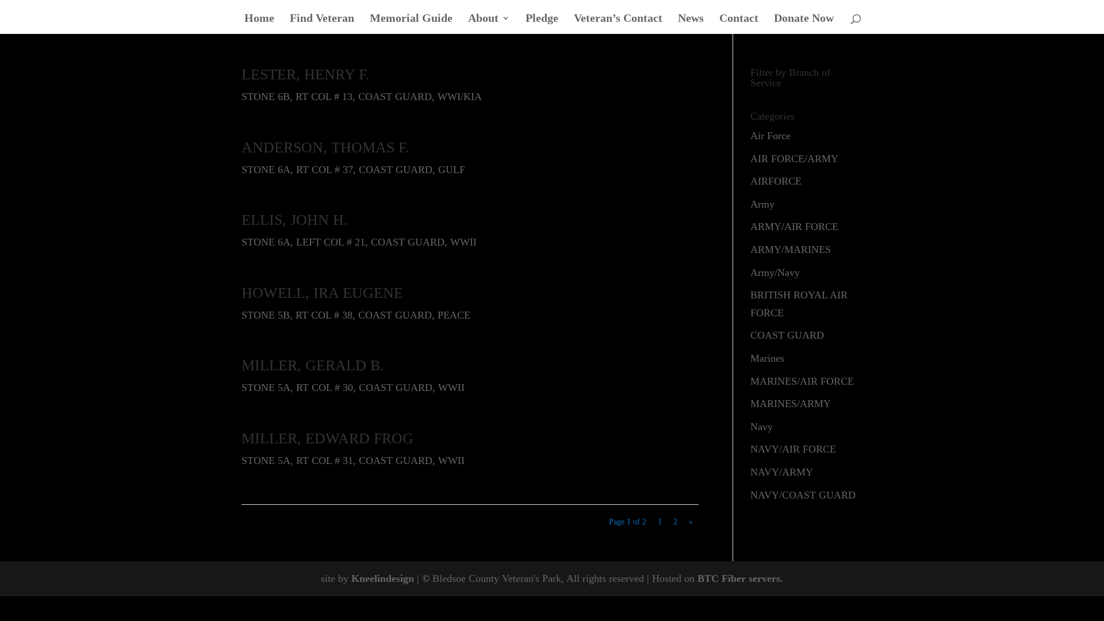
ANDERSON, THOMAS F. (325, 147)
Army (762, 204)
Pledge (542, 19)
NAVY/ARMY (781, 472)
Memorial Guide (411, 19)
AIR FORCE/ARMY (794, 158)
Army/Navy (775, 272)
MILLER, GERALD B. (312, 365)
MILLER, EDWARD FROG (327, 438)
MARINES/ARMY (790, 403)
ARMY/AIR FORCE (794, 226)
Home (259, 19)
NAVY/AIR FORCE (793, 449)
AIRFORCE (776, 181)
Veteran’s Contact (618, 19)
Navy (761, 426)
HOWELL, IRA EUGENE (322, 293)
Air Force (770, 135)
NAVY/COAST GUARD (803, 495)
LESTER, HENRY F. (305, 74)
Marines (767, 358)
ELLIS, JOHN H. (294, 220)
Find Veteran (322, 19)
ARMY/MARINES (790, 249)
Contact (738, 19)
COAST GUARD (787, 335)
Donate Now (804, 19)
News (691, 19)
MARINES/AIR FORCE (802, 381)
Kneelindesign (382, 578)
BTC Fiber (721, 578)
